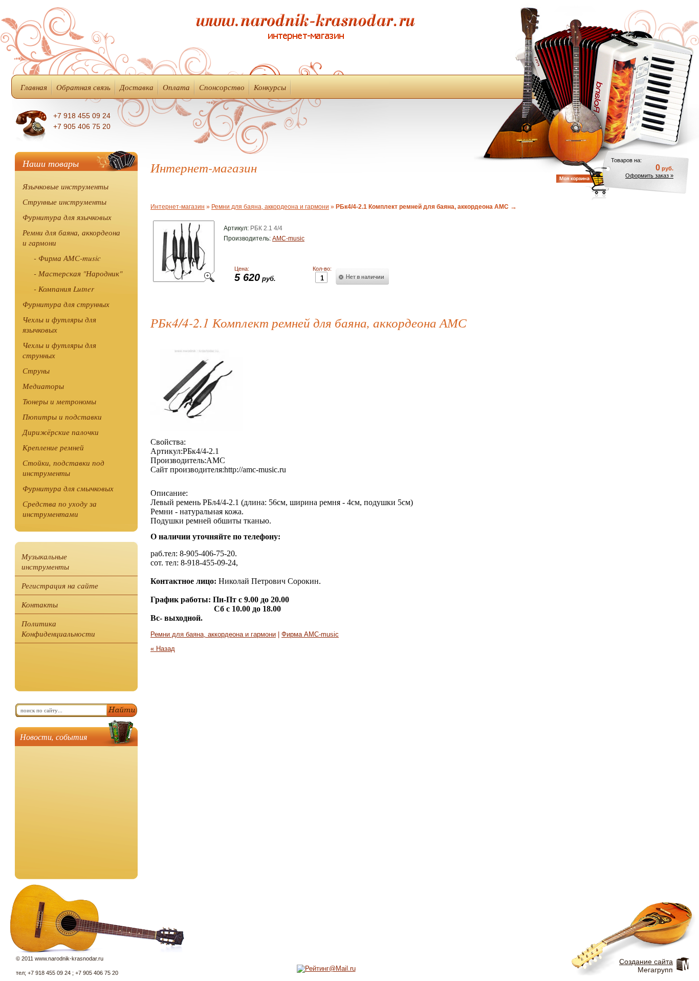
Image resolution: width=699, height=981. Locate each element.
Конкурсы (270, 87)
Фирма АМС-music (310, 634)
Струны (36, 370)
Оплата (176, 87)
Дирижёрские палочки (61, 432)
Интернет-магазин (177, 206)
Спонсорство (222, 87)
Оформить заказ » (649, 175)
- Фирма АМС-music (67, 258)
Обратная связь (83, 87)
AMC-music (288, 238)
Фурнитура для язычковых (67, 217)
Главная (33, 87)
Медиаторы (43, 386)
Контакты (39, 604)
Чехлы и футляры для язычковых (59, 324)
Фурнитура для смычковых (68, 488)
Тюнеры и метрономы (59, 401)
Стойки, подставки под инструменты (63, 467)
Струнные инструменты (64, 202)
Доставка (137, 87)
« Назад (162, 648)
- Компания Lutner (64, 289)
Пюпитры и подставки (62, 416)
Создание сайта (646, 961)
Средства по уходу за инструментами (60, 508)
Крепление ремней (53, 447)
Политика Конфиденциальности (58, 628)
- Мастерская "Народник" (78, 273)
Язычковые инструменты (65, 186)
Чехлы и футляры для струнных (59, 350)
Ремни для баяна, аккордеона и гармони (71, 237)
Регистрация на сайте (59, 585)
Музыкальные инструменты (45, 561)
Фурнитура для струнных (66, 304)
